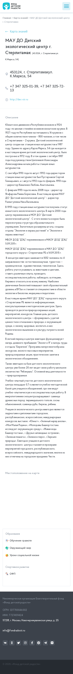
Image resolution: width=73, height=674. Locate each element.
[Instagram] (25, 642)
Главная (7, 18)
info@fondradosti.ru (14, 630)
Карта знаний (21, 18)
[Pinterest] (38, 642)
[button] (66, 6)
